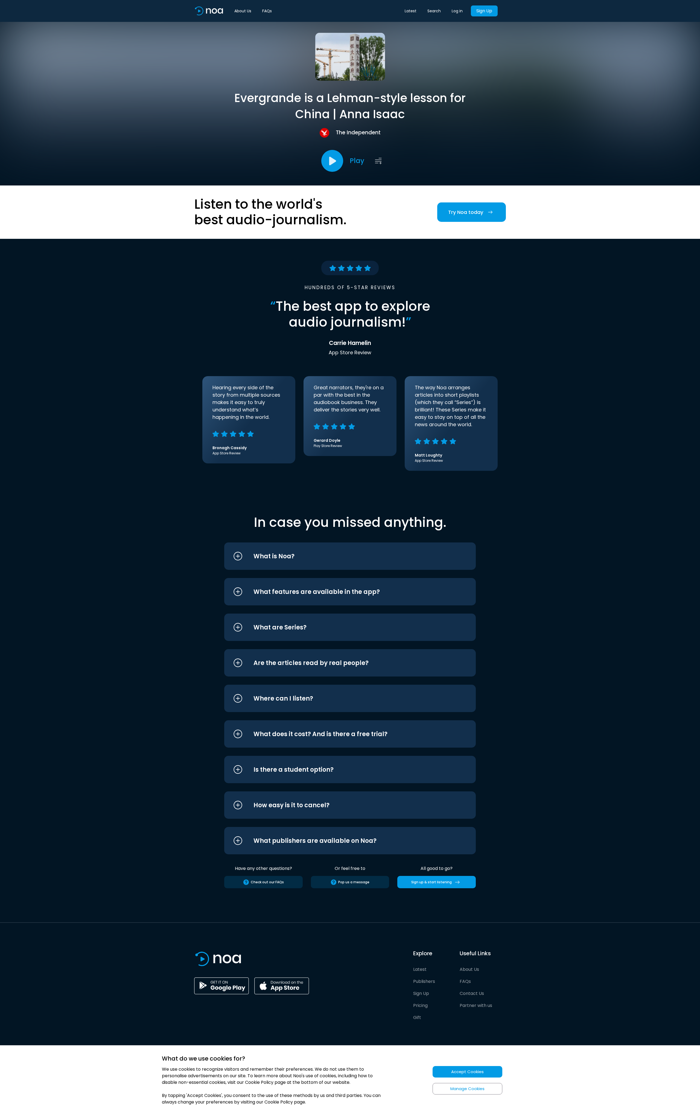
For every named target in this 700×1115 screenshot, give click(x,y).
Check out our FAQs (267, 882)
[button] (339, 556)
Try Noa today (465, 212)
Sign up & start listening (431, 882)
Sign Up (484, 11)
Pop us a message (353, 882)
